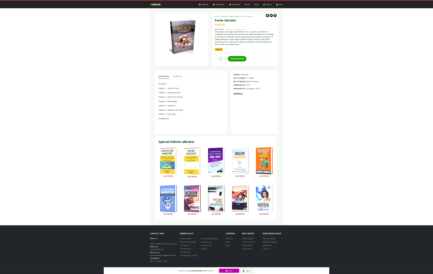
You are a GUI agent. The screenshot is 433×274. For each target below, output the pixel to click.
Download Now (237, 59)
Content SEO (185, 252)
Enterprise (220, 4)
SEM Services (206, 245)
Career (228, 242)
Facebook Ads (206, 242)
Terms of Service (248, 242)
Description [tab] (164, 76)
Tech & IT (267, 249)
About (247, 4)
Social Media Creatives (209, 239)
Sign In (269, 4)
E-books (204, 249)
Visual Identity (185, 238)
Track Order (246, 249)
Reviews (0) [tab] (177, 76)
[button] (267, 15)
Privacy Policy (247, 245)
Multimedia (267, 245)
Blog (257, 4)
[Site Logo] (155, 4)
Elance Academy (269, 238)
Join (280, 4)
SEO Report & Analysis (189, 255)
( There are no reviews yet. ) (235, 29)
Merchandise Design (188, 242)
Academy (236, 4)
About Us (229, 238)
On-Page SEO (185, 245)
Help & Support (248, 238)
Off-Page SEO (185, 249)
